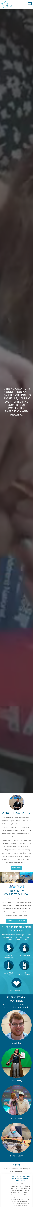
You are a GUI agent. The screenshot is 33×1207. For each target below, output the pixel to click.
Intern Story (16, 1081)
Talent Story (16, 1118)
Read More (16, 868)
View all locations (16, 921)
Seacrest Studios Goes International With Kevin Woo (20, 1179)
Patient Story (16, 1043)
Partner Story (16, 1156)
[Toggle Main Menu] (30, 3)
